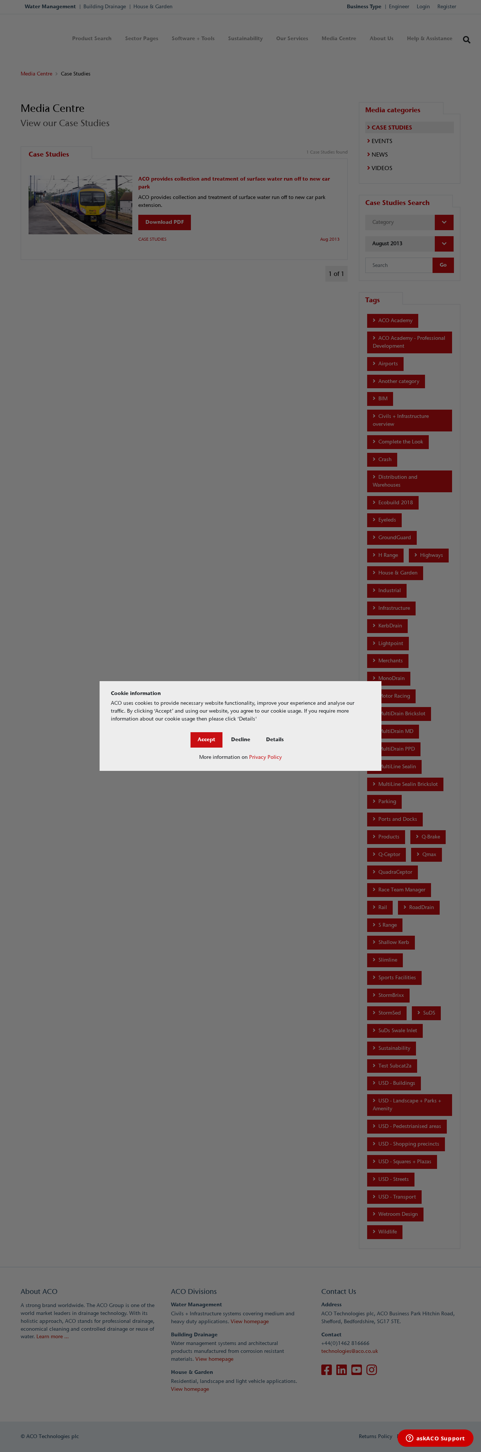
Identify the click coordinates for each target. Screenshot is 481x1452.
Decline (240, 739)
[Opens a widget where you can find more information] (435, 1438)
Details (275, 739)
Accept (206, 739)
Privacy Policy (265, 757)
